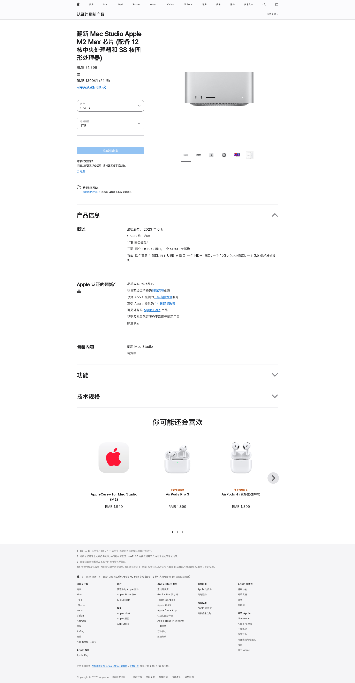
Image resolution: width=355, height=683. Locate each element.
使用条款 (150, 677)
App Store (123, 624)
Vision (80, 615)
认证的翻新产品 (91, 14)
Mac (79, 594)
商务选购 (202, 594)
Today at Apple (166, 600)
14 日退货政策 (165, 303)
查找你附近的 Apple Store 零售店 (109, 666)
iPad (79, 600)
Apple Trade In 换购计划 (170, 621)
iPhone (81, 605)
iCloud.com (123, 600)
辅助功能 (242, 589)
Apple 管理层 (245, 624)
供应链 (241, 605)
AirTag (80, 631)
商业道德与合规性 (247, 639)
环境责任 (242, 594)
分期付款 (161, 626)
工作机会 (242, 629)
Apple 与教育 (205, 608)
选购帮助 (161, 636)
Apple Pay (83, 655)
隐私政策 (137, 677)
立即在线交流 (91, 192)
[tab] (186, 155)
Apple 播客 (123, 618)
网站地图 (189, 677)
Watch (80, 610)
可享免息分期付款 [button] (94, 88)
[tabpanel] (219, 88)
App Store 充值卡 (86, 642)
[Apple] (78, 576)
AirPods (81, 621)
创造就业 (242, 634)
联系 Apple (244, 650)
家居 (79, 626)
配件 (79, 636)
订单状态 (161, 631)
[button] (264, 4)
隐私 (240, 600)
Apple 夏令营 (164, 605)
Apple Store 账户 (126, 594)
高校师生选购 (204, 613)
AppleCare (152, 310)
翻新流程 (158, 290)
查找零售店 (163, 589)
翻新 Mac (91, 576)
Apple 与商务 (205, 589)
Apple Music (124, 613)
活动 (240, 645)
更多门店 (134, 666)
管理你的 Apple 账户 (128, 589)
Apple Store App (166, 610)
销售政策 (163, 677)
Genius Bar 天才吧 (167, 594)
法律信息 (176, 677)
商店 (79, 589)
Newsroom (244, 618)
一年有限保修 (163, 297)
